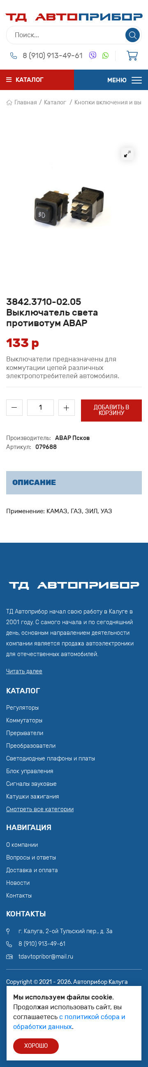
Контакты (19, 895)
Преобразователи (31, 745)
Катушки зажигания (32, 796)
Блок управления (29, 771)
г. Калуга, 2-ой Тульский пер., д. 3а (65, 931)
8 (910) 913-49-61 (53, 55)
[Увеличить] (127, 154)
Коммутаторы (24, 720)
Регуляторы (22, 707)
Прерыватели (24, 733)
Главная (25, 102)
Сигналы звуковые (31, 784)
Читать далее (24, 671)
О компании (22, 844)
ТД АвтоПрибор (74, 582)
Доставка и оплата (32, 870)
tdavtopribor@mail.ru (45, 956)
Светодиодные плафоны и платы (50, 758)
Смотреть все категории (40, 809)
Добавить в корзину (111, 410)
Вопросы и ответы (31, 857)
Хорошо (36, 1045)
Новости (18, 883)
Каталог (55, 102)
